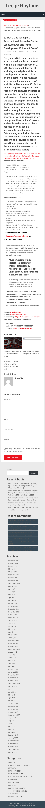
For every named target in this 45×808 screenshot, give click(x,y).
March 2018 (12, 701)
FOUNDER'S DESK (14, 771)
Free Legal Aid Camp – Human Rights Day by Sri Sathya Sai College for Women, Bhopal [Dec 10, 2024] (22, 486)
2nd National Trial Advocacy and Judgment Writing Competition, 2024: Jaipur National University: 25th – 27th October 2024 (23, 493)
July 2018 (11, 689)
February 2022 (13, 577)
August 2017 (12, 718)
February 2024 (13, 566)
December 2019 (13, 640)
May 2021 (11, 595)
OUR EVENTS (13, 794)
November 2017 (13, 709)
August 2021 (12, 586)
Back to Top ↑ (32, 806)
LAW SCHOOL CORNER (16, 788)
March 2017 (12, 732)
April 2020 (11, 632)
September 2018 (14, 683)
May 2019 (11, 660)
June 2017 (11, 723)
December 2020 (13, 609)
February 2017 (13, 735)
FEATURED (12, 768)
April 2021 (11, 597)
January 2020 (13, 638)
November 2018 (13, 678)
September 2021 (14, 583)
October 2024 (13, 563)
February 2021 (13, 603)
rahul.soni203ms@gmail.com (22, 328)
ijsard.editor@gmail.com (17, 236)
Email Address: (9, 429)
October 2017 (13, 712)
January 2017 (13, 738)
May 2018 (11, 695)
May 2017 (11, 726)
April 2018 (11, 698)
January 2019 (13, 672)
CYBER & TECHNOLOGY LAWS (19, 765)
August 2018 (12, 686)
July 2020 (11, 623)
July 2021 (11, 589)
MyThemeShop (20, 806)
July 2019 (11, 655)
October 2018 (13, 680)
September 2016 (14, 749)
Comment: (7, 399)
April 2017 (11, 729)
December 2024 (13, 560)
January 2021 (13, 606)
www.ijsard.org (15, 312)
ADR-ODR (11, 762)
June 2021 (11, 592)
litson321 (11, 52)
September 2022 (14, 575)
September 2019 (14, 649)
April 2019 (11, 663)
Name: (6, 419)
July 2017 (11, 721)
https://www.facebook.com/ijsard (27, 317)
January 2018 (13, 703)
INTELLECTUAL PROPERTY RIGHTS (20, 777)
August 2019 (12, 652)
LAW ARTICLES (13, 782)
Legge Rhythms (22, 5)
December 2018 (13, 675)
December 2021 (13, 580)
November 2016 (13, 743)
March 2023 (12, 572)
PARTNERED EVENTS (15, 797)
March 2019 (12, 666)
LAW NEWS (12, 785)
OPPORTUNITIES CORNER (19, 25)
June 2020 (12, 626)
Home (6, 25)
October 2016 (13, 746)
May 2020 (11, 629)
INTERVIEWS (12, 779)
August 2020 (12, 620)
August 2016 (12, 752)
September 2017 (14, 715)
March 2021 (12, 600)
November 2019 (13, 643)
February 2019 (13, 669)
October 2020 (13, 615)
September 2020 (14, 618)
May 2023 (11, 569)
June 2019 (12, 658)
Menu (3, 14)
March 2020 (12, 635)
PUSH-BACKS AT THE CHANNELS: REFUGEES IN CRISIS (22, 541)
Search (9, 470)
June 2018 (12, 692)
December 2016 (13, 741)
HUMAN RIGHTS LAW (15, 774)
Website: (7, 439)
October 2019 (13, 646)
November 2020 (14, 612)
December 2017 (13, 706)
